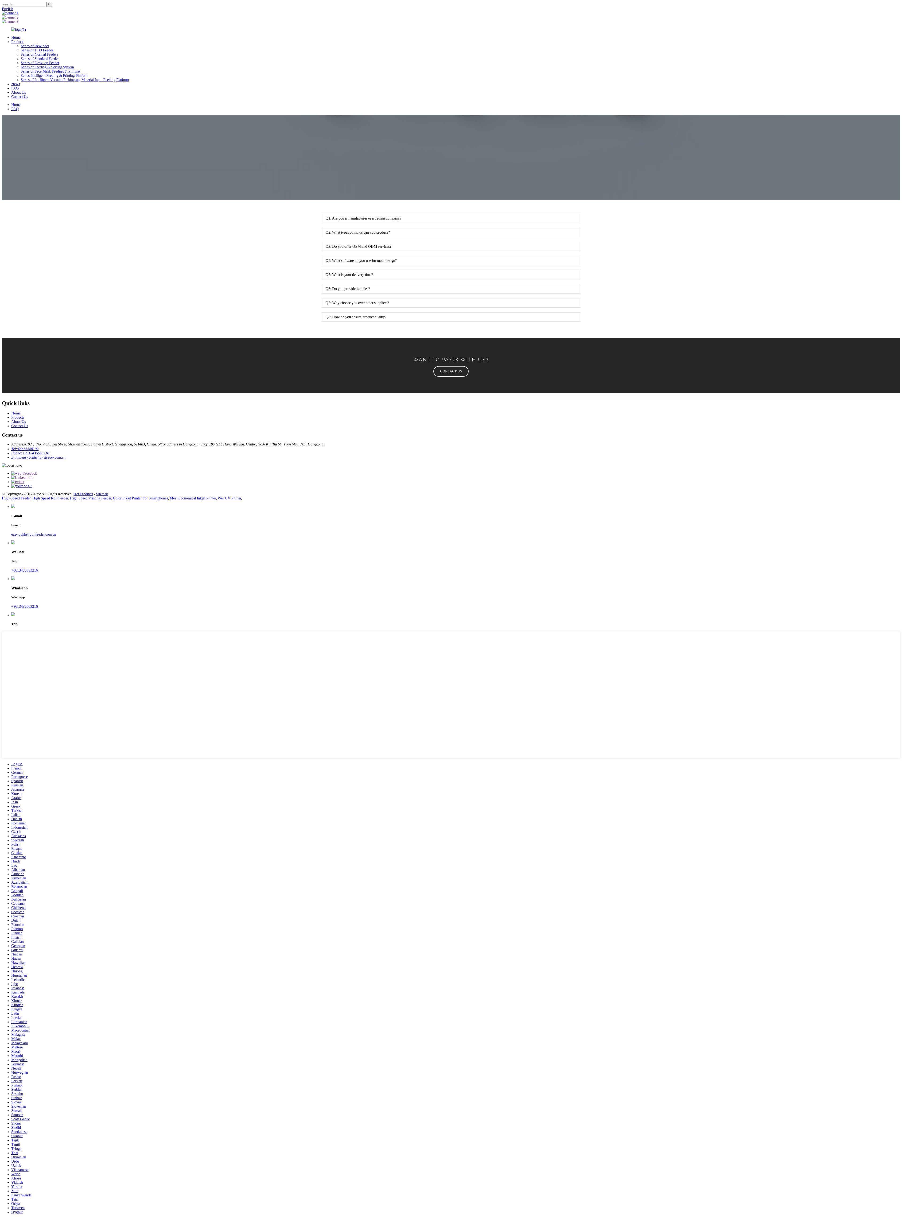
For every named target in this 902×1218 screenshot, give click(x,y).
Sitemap (102, 494)
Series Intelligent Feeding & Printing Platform (54, 75)
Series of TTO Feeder (37, 50)
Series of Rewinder (35, 46)
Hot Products (83, 494)
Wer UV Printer (229, 498)
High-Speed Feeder (16, 498)
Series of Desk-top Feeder (40, 63)
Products (17, 42)
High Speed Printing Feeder (90, 498)
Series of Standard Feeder (40, 59)
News (15, 84)
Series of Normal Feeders (39, 54)
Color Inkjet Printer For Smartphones (140, 498)
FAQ (15, 88)
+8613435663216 (24, 570)
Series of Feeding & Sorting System (47, 67)
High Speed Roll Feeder (50, 498)
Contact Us (19, 97)
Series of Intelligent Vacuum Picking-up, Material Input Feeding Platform (75, 80)
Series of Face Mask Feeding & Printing (50, 71)
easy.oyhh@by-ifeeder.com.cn (33, 534)
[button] (451, 371)
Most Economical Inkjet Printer (193, 498)
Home (15, 37)
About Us (18, 92)
